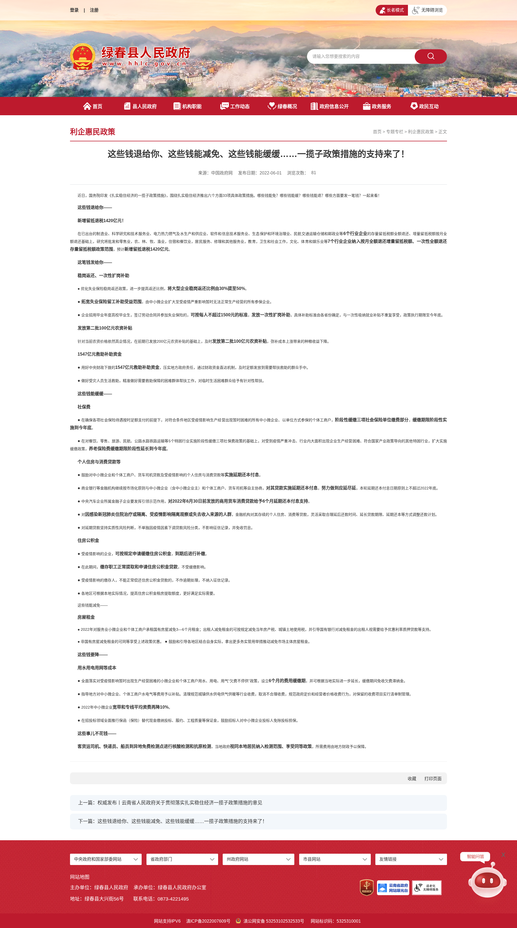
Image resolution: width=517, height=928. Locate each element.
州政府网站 (237, 859)
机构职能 (192, 106)
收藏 (412, 778)
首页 (97, 106)
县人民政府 (144, 106)
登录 (74, 10)
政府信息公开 (334, 106)
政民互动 (429, 106)
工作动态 (240, 106)
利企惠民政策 (421, 131)
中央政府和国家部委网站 (97, 859)
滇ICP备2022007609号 (208, 921)
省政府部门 (161, 859)
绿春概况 (287, 106)
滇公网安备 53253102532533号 (273, 921)
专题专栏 (394, 131)
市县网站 (311, 859)
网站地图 (79, 877)
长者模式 (395, 10)
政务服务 (381, 106)
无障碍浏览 (432, 10)
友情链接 (388, 859)
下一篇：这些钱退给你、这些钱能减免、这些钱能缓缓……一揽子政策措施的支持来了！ (172, 821)
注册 (94, 10)
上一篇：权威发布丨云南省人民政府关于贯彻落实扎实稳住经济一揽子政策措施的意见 (170, 803)
